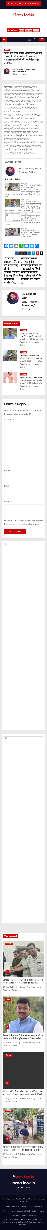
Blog (30, 1207)
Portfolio (24, 1215)
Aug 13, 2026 (25, 361)
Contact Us (38, 1207)
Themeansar (23, 1201)
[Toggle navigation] (29, 39)
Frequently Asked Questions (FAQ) (16, 1211)
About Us (15, 1207)
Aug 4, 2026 (25, 383)
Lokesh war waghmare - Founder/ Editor (24, 70)
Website (8, 501)
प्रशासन (21, 30)
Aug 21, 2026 (11, 987)
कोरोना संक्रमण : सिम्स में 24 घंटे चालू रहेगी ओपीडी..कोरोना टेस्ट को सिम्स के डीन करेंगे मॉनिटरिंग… (12, 270)
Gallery (34, 1211)
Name (7, 470)
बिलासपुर (29, 30)
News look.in (23, 19)
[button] (35, 39)
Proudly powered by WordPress (15, 1199)
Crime (36, 30)
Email (6, 486)
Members (15, 1215)
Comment (9, 419)
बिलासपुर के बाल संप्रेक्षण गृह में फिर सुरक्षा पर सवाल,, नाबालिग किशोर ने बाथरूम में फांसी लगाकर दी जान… (30, 233)
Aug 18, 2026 (11, 1154)
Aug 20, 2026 (26, 339)
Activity (23, 1207)
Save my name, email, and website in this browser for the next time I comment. (23, 522)
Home (7, 1207)
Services (32, 1215)
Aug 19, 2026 (11, 1098)
